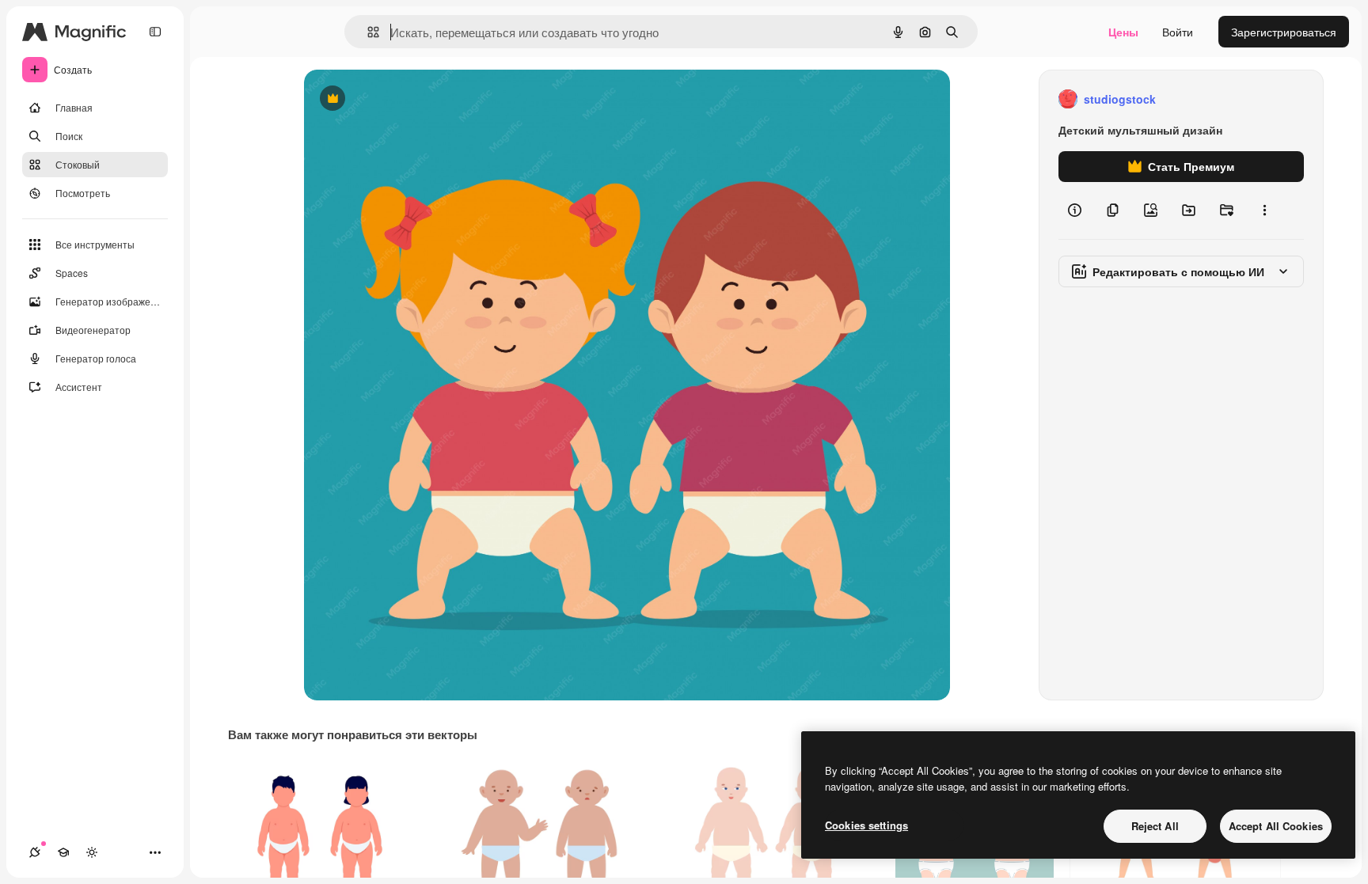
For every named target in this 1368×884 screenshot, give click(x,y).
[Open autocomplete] (367, 32)
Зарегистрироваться (1283, 32)
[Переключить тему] (91, 852)
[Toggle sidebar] (155, 31)
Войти (1177, 32)
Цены (1123, 32)
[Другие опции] (1264, 210)
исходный (410, 99)
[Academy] (63, 852)
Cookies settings (866, 825)
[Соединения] (35, 852)
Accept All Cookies (1276, 825)
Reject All (1155, 825)
